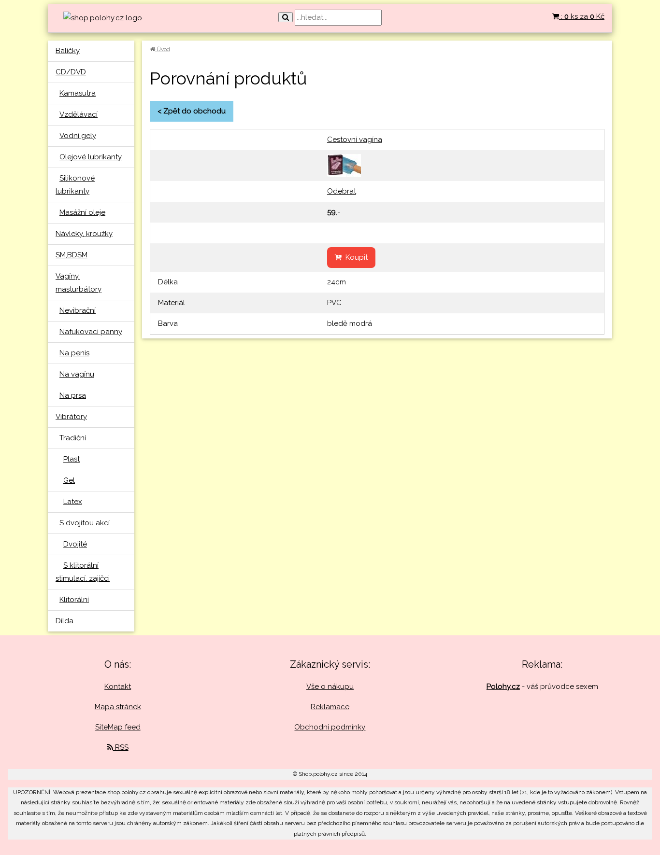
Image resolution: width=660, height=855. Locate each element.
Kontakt (117, 686)
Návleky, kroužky (84, 233)
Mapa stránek (118, 706)
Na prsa (72, 395)
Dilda (64, 621)
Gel (69, 480)
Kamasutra (77, 93)
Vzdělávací (78, 114)
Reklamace (330, 706)
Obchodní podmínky (329, 727)
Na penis (74, 353)
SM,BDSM (71, 255)
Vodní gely (77, 135)
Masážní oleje (82, 212)
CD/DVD (71, 72)
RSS (121, 747)
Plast (71, 459)
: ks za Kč (581, 16)
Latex (72, 501)
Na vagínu (76, 374)
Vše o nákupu (330, 686)
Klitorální (74, 599)
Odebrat (341, 191)
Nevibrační (77, 310)
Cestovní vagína (354, 139)
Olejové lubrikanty (90, 157)
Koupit (355, 257)
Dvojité (75, 544)
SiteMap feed (118, 727)
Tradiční (72, 438)
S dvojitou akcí (84, 523)
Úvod (162, 49)
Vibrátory (71, 416)
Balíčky (68, 50)
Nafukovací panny (90, 331)
